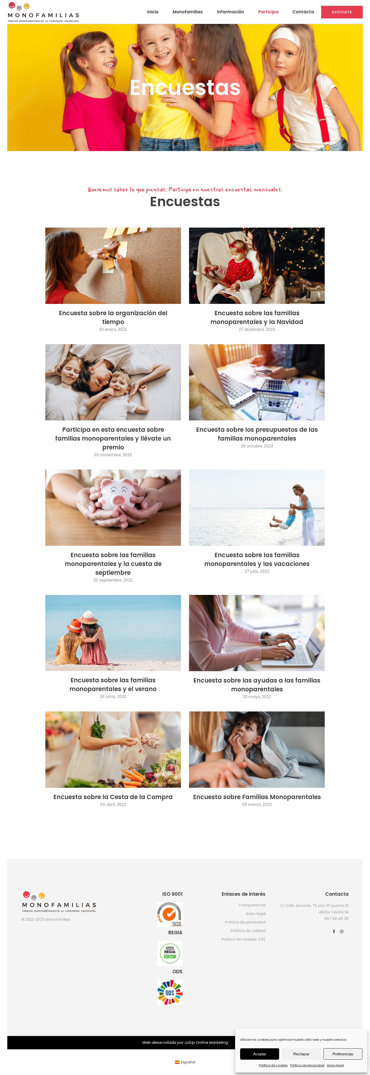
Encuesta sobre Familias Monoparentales (257, 797)
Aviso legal (335, 1065)
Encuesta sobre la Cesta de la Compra (113, 797)
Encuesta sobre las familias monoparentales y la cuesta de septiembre (113, 564)
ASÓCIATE (342, 12)
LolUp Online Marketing (206, 1042)
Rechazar (301, 1054)
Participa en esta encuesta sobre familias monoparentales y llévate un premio (113, 438)
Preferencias (342, 1054)
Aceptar (259, 1054)
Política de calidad (248, 930)
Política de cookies (273, 1065)
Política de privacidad (307, 1065)
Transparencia (252, 905)
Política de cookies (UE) (243, 939)
